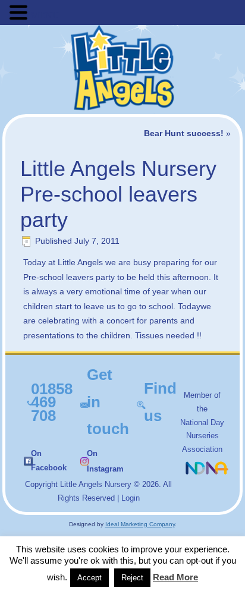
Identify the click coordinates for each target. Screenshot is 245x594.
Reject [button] (132, 577)
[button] (20, 12)
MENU (45, 15)
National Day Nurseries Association (202, 436)
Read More (175, 577)
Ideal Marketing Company (140, 524)
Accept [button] (89, 577)
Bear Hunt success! (184, 133)
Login (130, 498)
